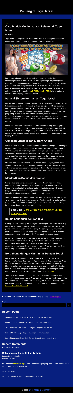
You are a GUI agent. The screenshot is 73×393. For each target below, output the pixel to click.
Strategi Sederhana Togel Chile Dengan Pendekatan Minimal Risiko (30, 338)
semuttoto (6, 376)
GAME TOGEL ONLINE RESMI (40, 390)
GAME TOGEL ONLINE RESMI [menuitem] (39, 91)
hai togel (50, 271)
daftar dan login (19, 364)
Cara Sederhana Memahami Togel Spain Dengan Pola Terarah (28, 328)
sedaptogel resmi (8, 371)
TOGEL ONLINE (9, 23)
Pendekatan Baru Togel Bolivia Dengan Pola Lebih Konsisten (28, 323)
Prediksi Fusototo (8, 359)
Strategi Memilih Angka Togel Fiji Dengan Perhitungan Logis (27, 333)
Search (5, 302)
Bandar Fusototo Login (11, 356)
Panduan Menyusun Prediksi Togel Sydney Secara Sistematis (28, 317)
